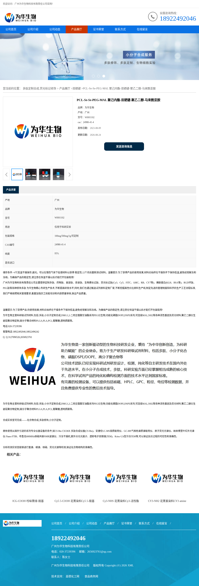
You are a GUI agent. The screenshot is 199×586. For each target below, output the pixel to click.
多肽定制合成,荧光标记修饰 (39, 88)
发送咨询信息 (124, 146)
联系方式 (120, 29)
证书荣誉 (98, 29)
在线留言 (142, 29)
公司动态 (54, 29)
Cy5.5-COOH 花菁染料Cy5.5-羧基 (74, 501)
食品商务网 (91, 576)
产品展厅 (76, 29)
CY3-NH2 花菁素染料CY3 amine (167, 501)
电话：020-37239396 (63, 551)
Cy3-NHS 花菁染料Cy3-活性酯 (121, 501)
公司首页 (10, 29)
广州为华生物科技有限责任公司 (70, 565)
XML (131, 565)
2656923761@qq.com (99, 551)
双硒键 (76, 88)
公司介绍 (32, 29)
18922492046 (178, 18)
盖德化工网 (72, 576)
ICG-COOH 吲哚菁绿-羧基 (28, 501)
